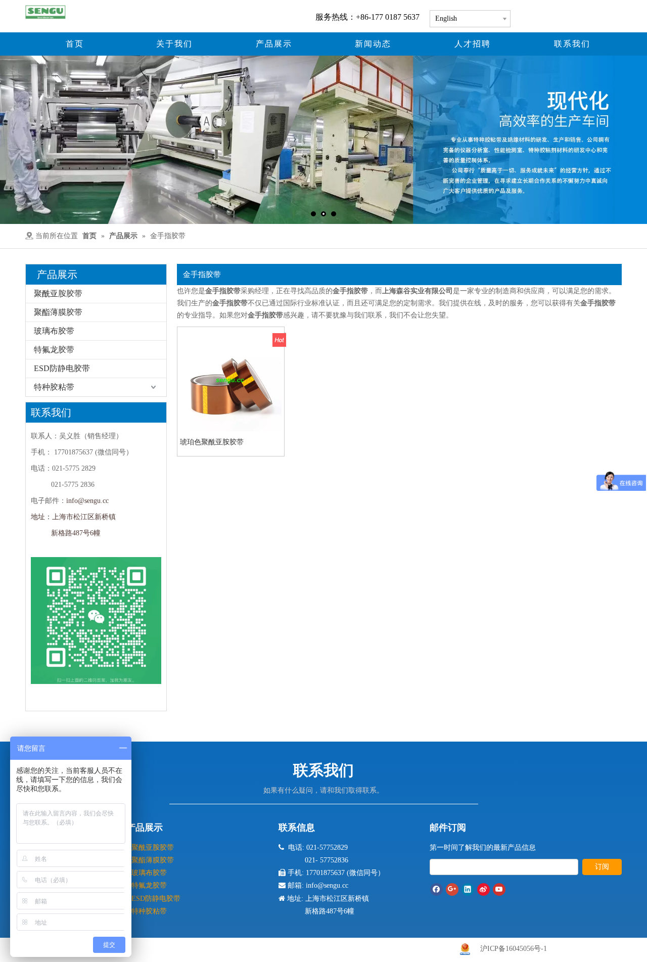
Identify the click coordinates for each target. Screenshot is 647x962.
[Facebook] (436, 889)
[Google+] (452, 889)
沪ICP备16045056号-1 (513, 948)
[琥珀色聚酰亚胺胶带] (231, 379)
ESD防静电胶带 (62, 368)
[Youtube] (499, 889)
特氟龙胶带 (54, 349)
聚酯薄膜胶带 (58, 312)
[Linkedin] (467, 889)
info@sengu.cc (87, 501)
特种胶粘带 (54, 387)
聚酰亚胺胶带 (58, 293)
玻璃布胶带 (54, 331)
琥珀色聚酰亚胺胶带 (212, 442)
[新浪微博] (483, 889)
